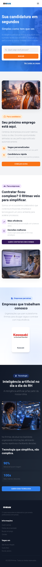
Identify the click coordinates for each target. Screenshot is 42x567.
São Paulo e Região (8, 545)
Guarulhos (5, 548)
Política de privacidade (9, 528)
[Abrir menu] (38, 3)
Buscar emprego (7, 531)
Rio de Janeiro (6, 551)
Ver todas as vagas (32, 63)
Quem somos (6, 525)
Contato (4, 534)
